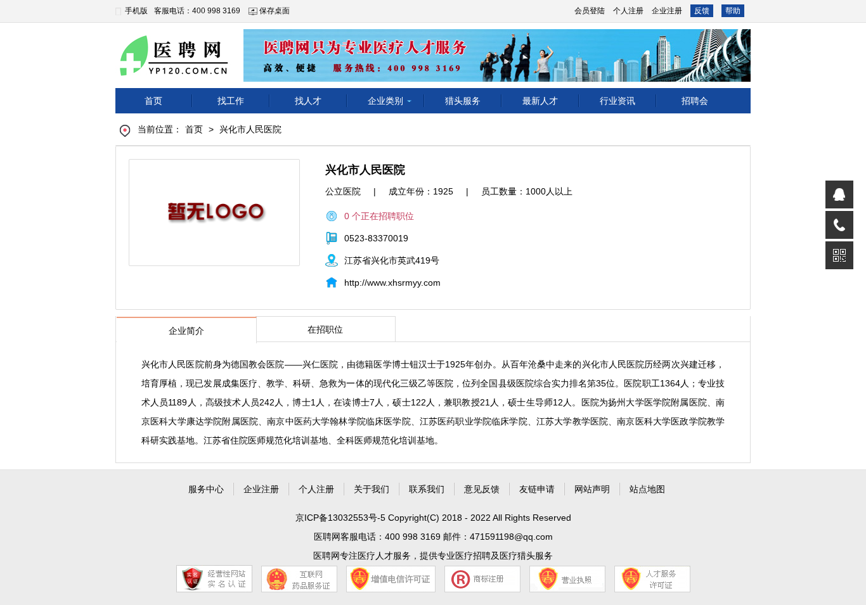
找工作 (230, 101)
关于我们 (371, 489)
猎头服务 (463, 101)
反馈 (701, 10)
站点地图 (647, 489)
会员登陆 (589, 10)
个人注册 (628, 10)
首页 (153, 101)
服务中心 (206, 489)
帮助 (732, 10)
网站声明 (592, 489)
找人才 (308, 101)
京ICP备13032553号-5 (341, 518)
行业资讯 (617, 101)
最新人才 (540, 101)
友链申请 (537, 489)
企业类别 (385, 101)
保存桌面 (274, 10)
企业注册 (667, 10)
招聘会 (695, 101)
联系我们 (426, 489)
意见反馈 (482, 489)
